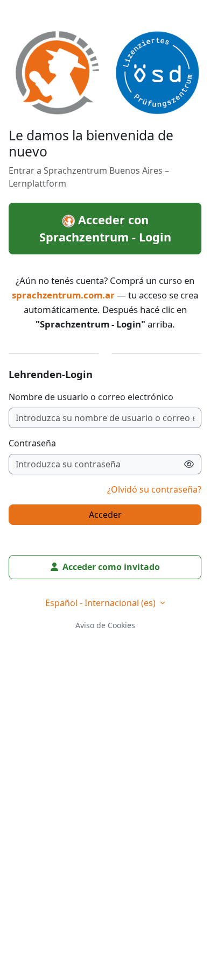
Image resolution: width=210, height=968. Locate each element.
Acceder (105, 515)
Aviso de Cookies (105, 625)
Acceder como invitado (111, 567)
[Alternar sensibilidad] (189, 464)
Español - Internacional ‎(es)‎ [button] (101, 603)
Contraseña (32, 443)
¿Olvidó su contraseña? (154, 489)
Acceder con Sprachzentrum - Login (105, 228)
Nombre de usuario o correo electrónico (91, 397)
